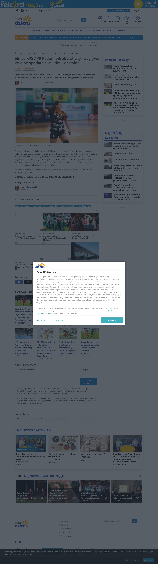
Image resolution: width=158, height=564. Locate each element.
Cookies (50, 313)
